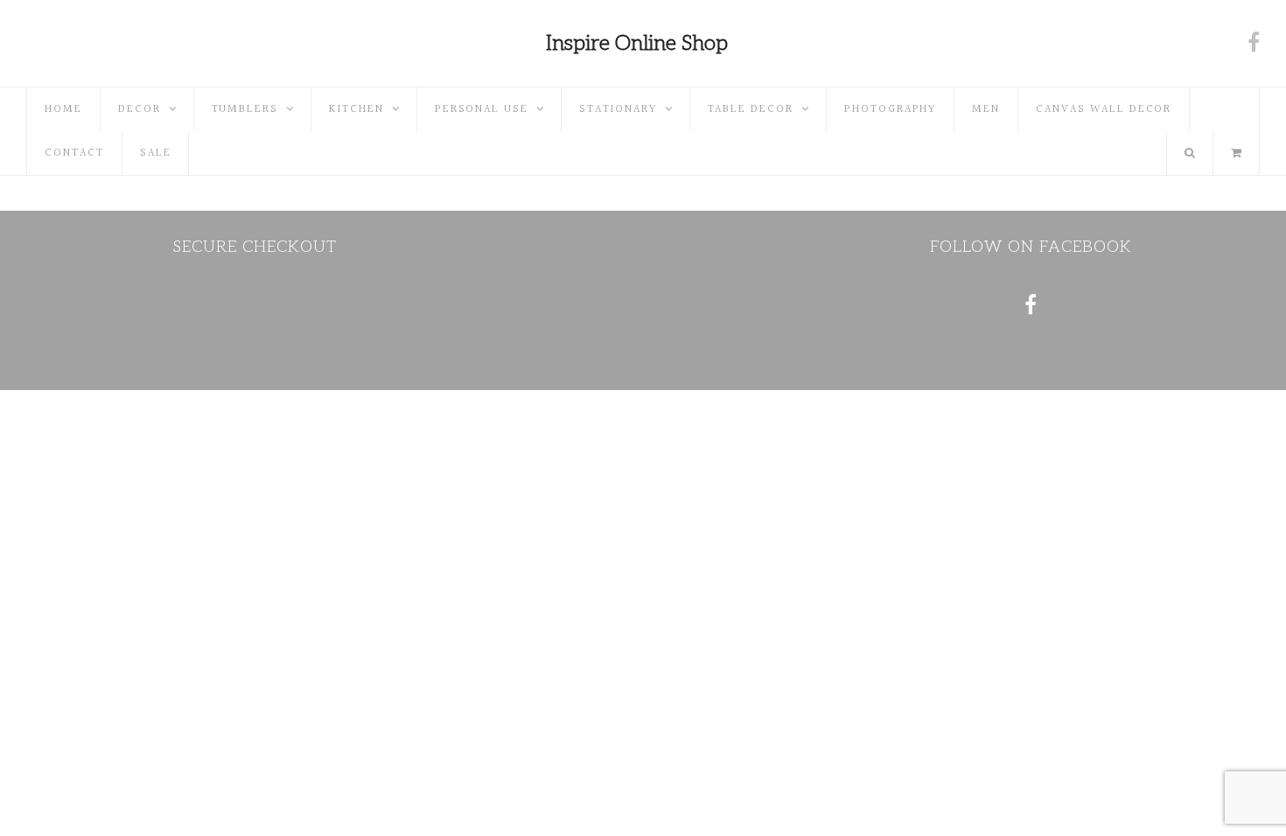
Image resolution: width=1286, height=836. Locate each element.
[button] (1236, 153)
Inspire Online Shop (637, 43)
